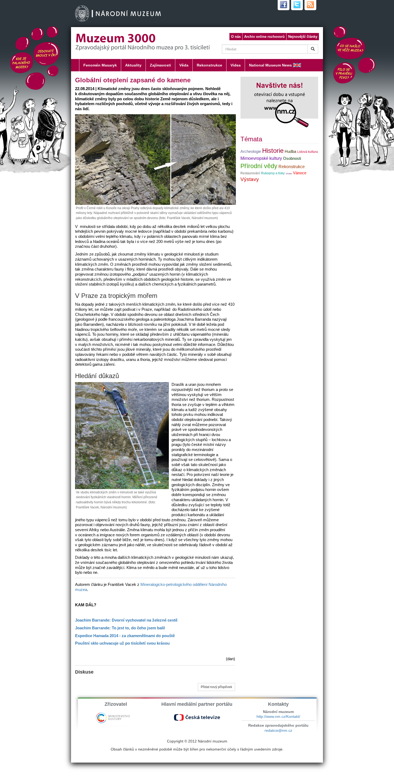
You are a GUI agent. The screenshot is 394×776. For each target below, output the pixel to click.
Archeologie (250, 151)
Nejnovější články (302, 37)
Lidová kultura (307, 152)
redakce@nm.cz (278, 730)
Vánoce (299, 173)
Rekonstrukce (209, 65)
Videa (236, 65)
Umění (289, 173)
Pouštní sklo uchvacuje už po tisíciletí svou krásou (122, 643)
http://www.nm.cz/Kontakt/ (278, 716)
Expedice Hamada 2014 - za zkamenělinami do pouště (125, 636)
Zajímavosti (160, 65)
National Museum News (270, 65)
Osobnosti (292, 158)
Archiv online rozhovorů (264, 37)
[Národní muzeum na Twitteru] (297, 5)
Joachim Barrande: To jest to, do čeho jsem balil (120, 628)
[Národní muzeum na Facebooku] (283, 5)
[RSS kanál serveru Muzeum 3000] (310, 5)
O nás (236, 37)
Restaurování (250, 173)
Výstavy (249, 179)
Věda (183, 65)
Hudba (290, 151)
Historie (273, 150)
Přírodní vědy (258, 165)
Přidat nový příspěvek (216, 687)
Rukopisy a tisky (273, 173)
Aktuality (133, 65)
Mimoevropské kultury (261, 158)
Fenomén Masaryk (100, 65)
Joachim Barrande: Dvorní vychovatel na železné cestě (126, 620)
